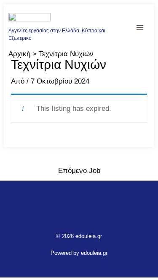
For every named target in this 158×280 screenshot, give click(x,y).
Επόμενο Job (79, 171)
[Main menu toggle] (140, 27)
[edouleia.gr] (29, 20)
